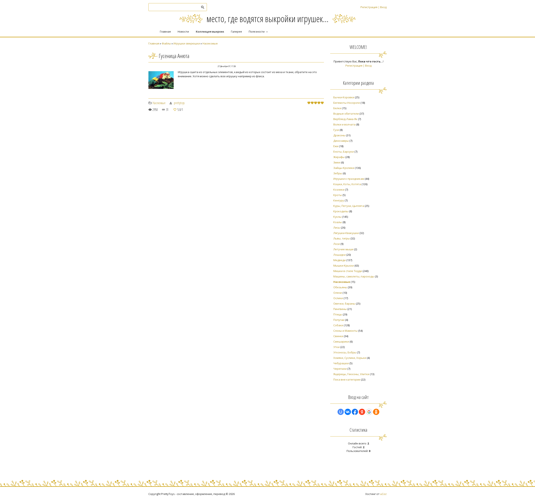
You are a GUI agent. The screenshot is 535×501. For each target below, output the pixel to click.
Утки (336, 347)
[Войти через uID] (341, 412)
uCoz (383, 494)
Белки (337, 108)
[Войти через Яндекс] (362, 412)
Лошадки (339, 255)
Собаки (338, 325)
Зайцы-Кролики (343, 168)
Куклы (337, 217)
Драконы (339, 135)
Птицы (337, 314)
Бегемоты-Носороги (346, 103)
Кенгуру (338, 200)
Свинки (338, 336)
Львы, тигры (341, 238)
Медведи (339, 260)
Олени (337, 293)
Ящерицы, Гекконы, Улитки (351, 374)
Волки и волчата (344, 124)
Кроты (337, 195)
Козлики (338, 189)
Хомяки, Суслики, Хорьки (349, 358)
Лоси (336, 244)
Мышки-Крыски (343, 265)
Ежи (335, 146)
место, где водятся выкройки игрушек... (267, 18)
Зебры (337, 173)
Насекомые (210, 43)
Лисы (336, 227)
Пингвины (340, 309)
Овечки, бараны (344, 303)
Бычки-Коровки (343, 97)
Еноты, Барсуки (343, 151)
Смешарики (341, 341)
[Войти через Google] (369, 412)
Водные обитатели (346, 113)
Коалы (337, 222)
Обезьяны (340, 287)
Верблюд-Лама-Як (345, 119)
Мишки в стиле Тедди (347, 271)
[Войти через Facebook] (355, 412)
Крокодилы (340, 211)
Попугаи (338, 320)
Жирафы (339, 157)
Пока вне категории (346, 379)
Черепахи (340, 369)
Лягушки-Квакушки (346, 233)
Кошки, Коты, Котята (347, 184)
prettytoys (179, 103)
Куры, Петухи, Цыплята (348, 206)
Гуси (336, 130)
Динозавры (341, 141)
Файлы (166, 43)
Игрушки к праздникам (348, 179)
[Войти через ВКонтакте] (348, 412)
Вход (383, 7)
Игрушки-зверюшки (186, 43)
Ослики (338, 298)
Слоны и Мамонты (345, 331)
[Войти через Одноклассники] (376, 412)
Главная (153, 43)
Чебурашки (341, 363)
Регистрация (368, 7)
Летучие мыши (343, 249)
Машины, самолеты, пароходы (353, 276)
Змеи (336, 162)
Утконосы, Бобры (344, 352)
